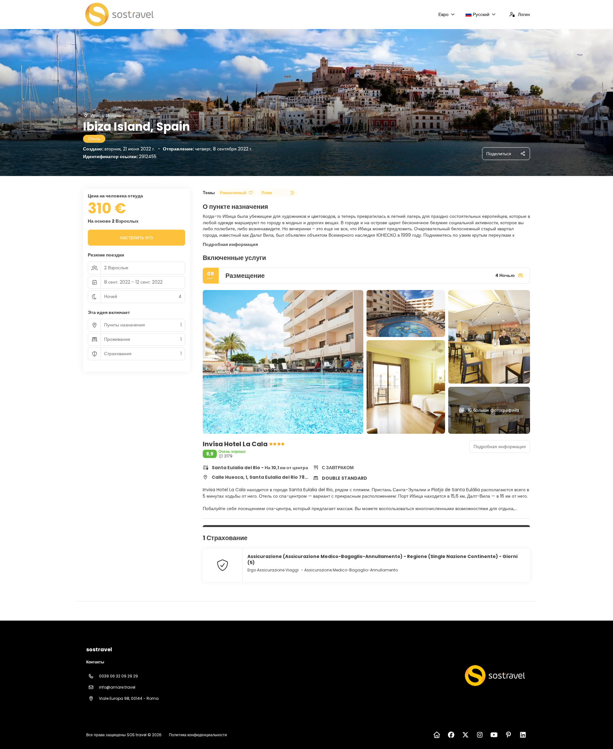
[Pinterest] (508, 734)
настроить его (136, 237)
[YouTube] (494, 734)
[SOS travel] (494, 675)
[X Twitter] (465, 734)
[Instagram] (480, 734)
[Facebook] (451, 734)
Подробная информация (230, 244)
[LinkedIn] (523, 734)
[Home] (437, 734)
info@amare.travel (117, 687)
